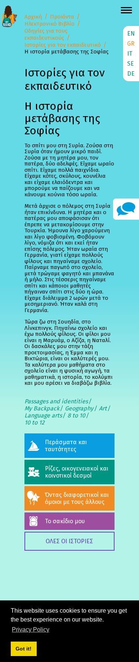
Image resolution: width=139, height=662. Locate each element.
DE (131, 73)
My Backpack (41, 408)
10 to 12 (34, 422)
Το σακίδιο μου (65, 521)
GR (131, 43)
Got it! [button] (24, 649)
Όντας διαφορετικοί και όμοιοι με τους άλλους (77, 498)
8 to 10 (76, 415)
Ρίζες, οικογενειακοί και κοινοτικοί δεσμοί (76, 472)
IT (129, 53)
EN (131, 33)
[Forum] (126, 208)
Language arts (43, 415)
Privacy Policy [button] (30, 629)
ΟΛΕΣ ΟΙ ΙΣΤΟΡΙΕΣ (69, 541)
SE (130, 63)
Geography (79, 408)
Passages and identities (56, 401)
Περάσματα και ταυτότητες (66, 446)
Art (103, 408)
